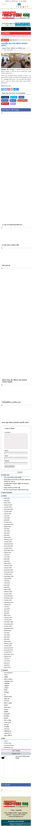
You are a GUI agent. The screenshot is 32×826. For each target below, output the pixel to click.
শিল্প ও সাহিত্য (7, 720)
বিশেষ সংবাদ (7, 707)
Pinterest (5, 103)
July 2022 (6, 581)
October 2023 (8, 548)
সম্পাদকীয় (6, 727)
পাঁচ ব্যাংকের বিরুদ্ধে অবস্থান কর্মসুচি (12, 477)
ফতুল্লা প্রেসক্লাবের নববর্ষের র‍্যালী (12, 487)
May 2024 (7, 533)
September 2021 (8, 602)
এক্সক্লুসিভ (6, 686)
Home (6, 40)
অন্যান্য (6, 675)
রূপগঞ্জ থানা (7, 714)
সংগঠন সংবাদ (7, 722)
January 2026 (8, 507)
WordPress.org (8, 747)
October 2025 (8, 511)
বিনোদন (6, 705)
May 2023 (7, 559)
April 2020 (6, 639)
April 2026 (6, 500)
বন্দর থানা (6, 701)
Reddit (13, 100)
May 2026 (7, 498)
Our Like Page (6, 785)
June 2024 (7, 531)
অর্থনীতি (6, 677)
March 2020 (7, 641)
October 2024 (8, 522)
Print (13, 103)
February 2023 (8, 565)
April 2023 (6, 561)
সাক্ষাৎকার (6, 729)
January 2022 (8, 594)
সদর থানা (14, 40)
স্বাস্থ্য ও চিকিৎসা (8, 735)
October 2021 (8, 600)
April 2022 (6, 587)
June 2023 (7, 557)
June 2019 (7, 661)
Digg (22, 97)
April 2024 (6, 535)
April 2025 (6, 520)
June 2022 (7, 583)
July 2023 (6, 555)
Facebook (5, 97)
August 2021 (7, 604)
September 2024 (8, 524)
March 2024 (7, 537)
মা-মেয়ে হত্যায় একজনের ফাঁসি (10, 245)
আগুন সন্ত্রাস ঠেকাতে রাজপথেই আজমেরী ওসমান (15, 423)
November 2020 (8, 624)
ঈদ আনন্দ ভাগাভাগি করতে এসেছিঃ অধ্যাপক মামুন (16, 490)
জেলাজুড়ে (6, 692)
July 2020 (6, 633)
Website (7, 461)
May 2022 (7, 585)
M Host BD (27, 824)
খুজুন (19, 4)
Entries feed (7, 743)
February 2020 (8, 643)
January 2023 (8, 567)
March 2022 (7, 589)
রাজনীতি (6, 712)
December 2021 (8, 596)
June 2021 (7, 609)
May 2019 (7, 663)
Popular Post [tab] (16, 754)
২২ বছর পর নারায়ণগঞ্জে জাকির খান (12, 225)
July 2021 (6, 606)
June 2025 (7, 518)
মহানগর (6, 709)
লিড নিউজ (6, 716)
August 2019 (7, 656)
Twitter (14, 97)
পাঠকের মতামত (8, 696)
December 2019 (8, 648)
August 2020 (7, 630)
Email (6, 456)
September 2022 (8, 576)
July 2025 (6, 516)
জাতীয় (5, 690)
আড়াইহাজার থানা (8, 681)
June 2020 (7, 635)
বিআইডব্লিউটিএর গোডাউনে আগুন (11, 402)
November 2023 (8, 546)
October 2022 (8, 574)
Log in (6, 741)
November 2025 (8, 509)
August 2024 (7, 526)
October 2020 (8, 626)
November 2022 (8, 572)
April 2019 (6, 665)
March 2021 (7, 615)
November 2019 (8, 650)
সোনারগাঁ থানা (7, 733)
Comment (8, 432)
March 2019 (7, 667)
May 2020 (7, 637)
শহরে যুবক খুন (6, 265)
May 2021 (7, 611)
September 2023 (8, 550)
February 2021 (8, 617)
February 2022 (8, 591)
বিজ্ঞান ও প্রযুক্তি (8, 703)
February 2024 (8, 539)
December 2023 (8, 544)
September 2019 (8, 654)
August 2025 (7, 513)
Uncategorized (8, 673)
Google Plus (23, 100)
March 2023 (7, 563)
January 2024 (8, 542)
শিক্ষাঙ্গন (6, 718)
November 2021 (8, 598)
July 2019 (6, 658)
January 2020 (8, 645)
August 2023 (7, 552)
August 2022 (7, 578)
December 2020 (8, 622)
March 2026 (7, 503)
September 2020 (8, 628)
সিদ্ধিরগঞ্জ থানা (7, 731)
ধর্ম (5, 694)
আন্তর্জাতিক (6, 683)
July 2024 (6, 529)
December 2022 (8, 570)
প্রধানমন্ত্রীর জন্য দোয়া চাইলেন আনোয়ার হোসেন (14, 44)
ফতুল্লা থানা (7, 699)
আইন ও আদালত (8, 679)
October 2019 (8, 652)
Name (7, 450)
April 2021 (6, 613)
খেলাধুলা (6, 688)
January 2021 (8, 619)
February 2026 (8, 505)
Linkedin (5, 100)
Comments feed (8, 745)
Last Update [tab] (16, 751)
